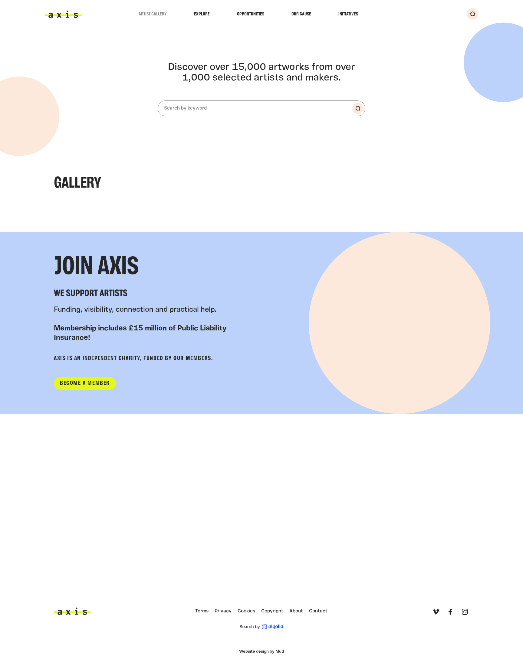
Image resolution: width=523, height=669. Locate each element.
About (296, 611)
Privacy (223, 611)
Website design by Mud (261, 651)
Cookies (246, 611)
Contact (318, 611)
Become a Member (85, 383)
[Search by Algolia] (261, 627)
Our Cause (301, 14)
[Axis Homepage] (63, 14)
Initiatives (348, 14)
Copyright (272, 611)
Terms (202, 611)
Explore (202, 14)
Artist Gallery (153, 14)
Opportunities (250, 14)
